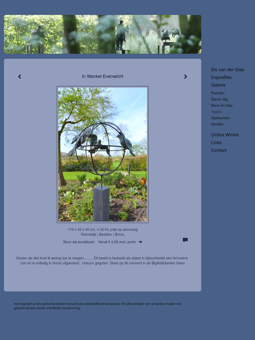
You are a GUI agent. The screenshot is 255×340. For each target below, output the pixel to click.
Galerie (218, 85)
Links (216, 142)
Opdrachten (220, 117)
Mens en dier (222, 105)
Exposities (221, 77)
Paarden (218, 92)
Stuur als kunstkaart (99, 241)
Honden (217, 123)
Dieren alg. (220, 99)
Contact (219, 150)
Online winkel (225, 134)
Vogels (216, 111)
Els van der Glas (227, 69)
